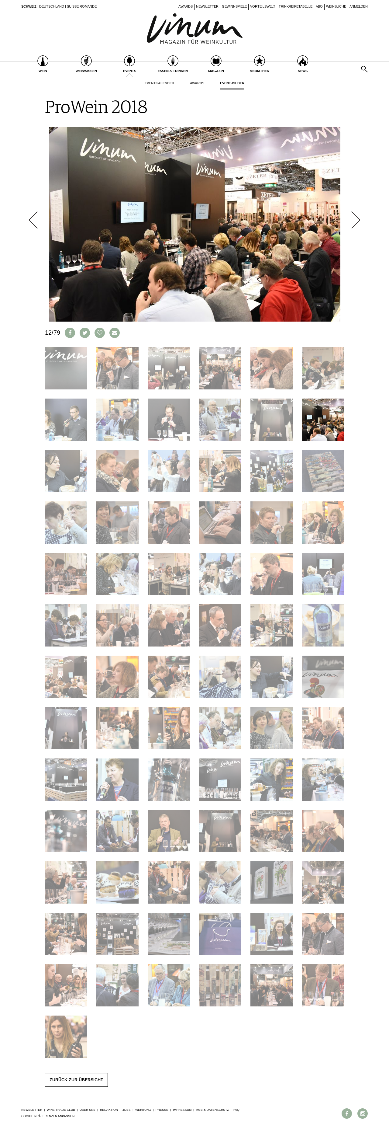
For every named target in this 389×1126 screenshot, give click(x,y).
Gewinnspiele (234, 6)
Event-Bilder (232, 83)
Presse (162, 1109)
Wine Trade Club (61, 1109)
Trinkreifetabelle (295, 6)
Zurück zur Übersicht (76, 1079)
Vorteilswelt (262, 6)
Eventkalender (159, 83)
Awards (185, 6)
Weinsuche (336, 6)
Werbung (143, 1109)
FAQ (236, 1109)
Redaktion (109, 1109)
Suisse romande (82, 6)
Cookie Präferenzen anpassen (47, 1116)
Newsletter (207, 6)
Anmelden (358, 6)
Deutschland (51, 6)
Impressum (182, 1109)
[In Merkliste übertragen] (100, 333)
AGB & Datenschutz (212, 1109)
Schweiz (28, 6)
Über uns (87, 1109)
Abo (319, 6)
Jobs (126, 1109)
